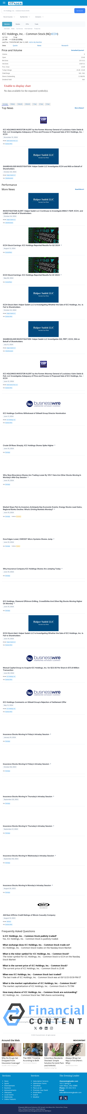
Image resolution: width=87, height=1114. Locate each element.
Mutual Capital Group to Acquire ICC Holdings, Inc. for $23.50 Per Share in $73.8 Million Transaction (41, 669)
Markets (7, 24)
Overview (7, 28)
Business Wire (8, 143)
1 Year (35, 104)
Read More (79, 189)
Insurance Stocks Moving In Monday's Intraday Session (28, 885)
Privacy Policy (49, 1022)
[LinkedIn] (46, 1028)
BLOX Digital (48, 1111)
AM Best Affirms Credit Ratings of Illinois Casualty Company (29, 915)
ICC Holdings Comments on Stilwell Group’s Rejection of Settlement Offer (34, 702)
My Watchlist (24, 17)
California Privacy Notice (29, 1109)
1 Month (19, 104)
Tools (36, 24)
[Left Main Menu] (4, 3)
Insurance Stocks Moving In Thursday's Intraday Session (28, 796)
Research (65, 45)
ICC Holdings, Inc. (11, 419)
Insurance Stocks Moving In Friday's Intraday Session (27, 734)
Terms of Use (59, 1107)
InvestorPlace (8, 252)
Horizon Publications (32, 1107)
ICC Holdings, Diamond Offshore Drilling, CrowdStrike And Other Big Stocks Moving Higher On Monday (42, 602)
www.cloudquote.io (59, 1017)
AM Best (9, 921)
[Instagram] (51, 1028)
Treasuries (37, 28)
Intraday (5, 104)
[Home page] (15, 3)
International (28, 28)
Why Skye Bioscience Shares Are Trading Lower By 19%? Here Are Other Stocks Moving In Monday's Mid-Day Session (42, 476)
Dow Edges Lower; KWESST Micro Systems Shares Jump (28, 539)
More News (79, 108)
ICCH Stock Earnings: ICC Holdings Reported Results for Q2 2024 (32, 245)
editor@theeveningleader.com (70, 1092)
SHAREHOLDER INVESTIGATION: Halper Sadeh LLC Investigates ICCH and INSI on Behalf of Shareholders (42, 167)
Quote (15, 45)
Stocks (18, 24)
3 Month (27, 104)
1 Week (12, 104)
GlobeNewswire (9, 178)
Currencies (19, 28)
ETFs (27, 24)
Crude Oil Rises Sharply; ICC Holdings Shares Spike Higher (29, 445)
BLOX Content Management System (33, 1111)
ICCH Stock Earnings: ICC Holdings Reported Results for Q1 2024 (32, 275)
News (12, 28)
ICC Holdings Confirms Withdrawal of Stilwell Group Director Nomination (34, 413)
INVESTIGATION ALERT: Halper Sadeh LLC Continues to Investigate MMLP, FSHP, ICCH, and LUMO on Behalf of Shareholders (43, 212)
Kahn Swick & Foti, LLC (12, 140)
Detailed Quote (77, 50)
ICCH (54, 34)
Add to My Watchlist (35, 42)
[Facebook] (41, 1028)
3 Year (41, 104)
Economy (18, 516)
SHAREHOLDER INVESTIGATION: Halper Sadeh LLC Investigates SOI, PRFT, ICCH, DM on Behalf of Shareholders (41, 340)
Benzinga (7, 452)
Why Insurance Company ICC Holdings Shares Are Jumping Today (33, 569)
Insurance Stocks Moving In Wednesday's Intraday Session (29, 856)
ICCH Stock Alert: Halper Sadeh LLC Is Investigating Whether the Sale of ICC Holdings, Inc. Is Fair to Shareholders (43, 305)
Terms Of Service (64, 1022)
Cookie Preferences (40, 1109)
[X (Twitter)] (35, 1028)
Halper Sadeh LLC (11, 175)
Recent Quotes (8, 17)
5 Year (48, 104)
